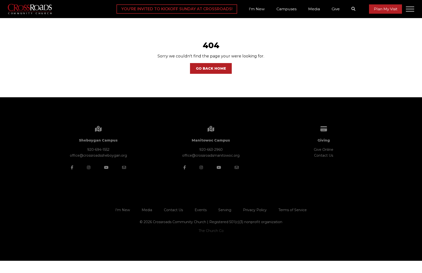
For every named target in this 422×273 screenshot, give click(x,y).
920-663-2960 (211, 149)
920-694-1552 (98, 149)
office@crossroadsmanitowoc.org (211, 155)
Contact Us (323, 155)
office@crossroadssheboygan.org (98, 155)
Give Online (323, 149)
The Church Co (211, 231)
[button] (410, 9)
